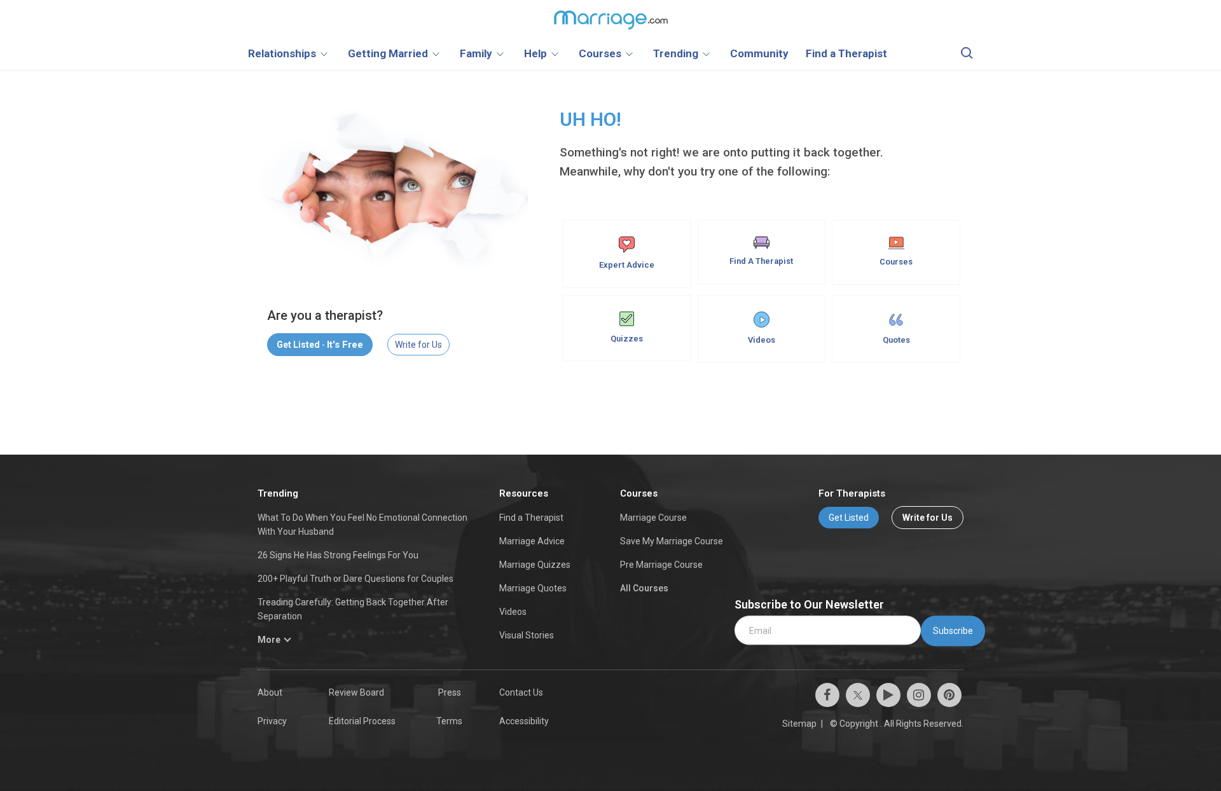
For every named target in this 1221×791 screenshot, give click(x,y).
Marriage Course (653, 517)
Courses (896, 261)
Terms (449, 721)
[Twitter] (858, 695)
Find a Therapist (531, 517)
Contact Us (521, 692)
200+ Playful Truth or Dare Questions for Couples (355, 579)
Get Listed (849, 517)
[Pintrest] (949, 695)
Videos (761, 340)
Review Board (356, 692)
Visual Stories (526, 635)
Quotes (896, 340)
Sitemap (799, 724)
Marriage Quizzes (534, 565)
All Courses (644, 588)
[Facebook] (827, 695)
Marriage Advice (532, 541)
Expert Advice (626, 265)
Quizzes (626, 338)
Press (449, 692)
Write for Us (418, 345)
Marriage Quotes (533, 588)
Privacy (272, 721)
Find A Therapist (761, 261)
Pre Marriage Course (661, 565)
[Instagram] (919, 695)
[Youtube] (888, 695)
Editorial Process (362, 721)
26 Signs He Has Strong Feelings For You (338, 555)
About (270, 692)
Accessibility (524, 721)
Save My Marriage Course (671, 541)
